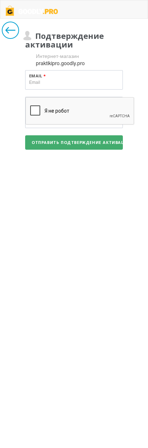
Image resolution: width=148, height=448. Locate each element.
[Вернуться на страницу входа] (10, 30)
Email (37, 75)
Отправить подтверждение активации (77, 142)
